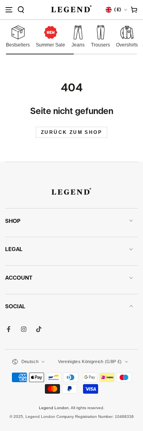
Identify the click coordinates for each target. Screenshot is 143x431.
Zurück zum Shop (71, 132)
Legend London (54, 408)
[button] (20, 9)
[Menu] (8, 9)
